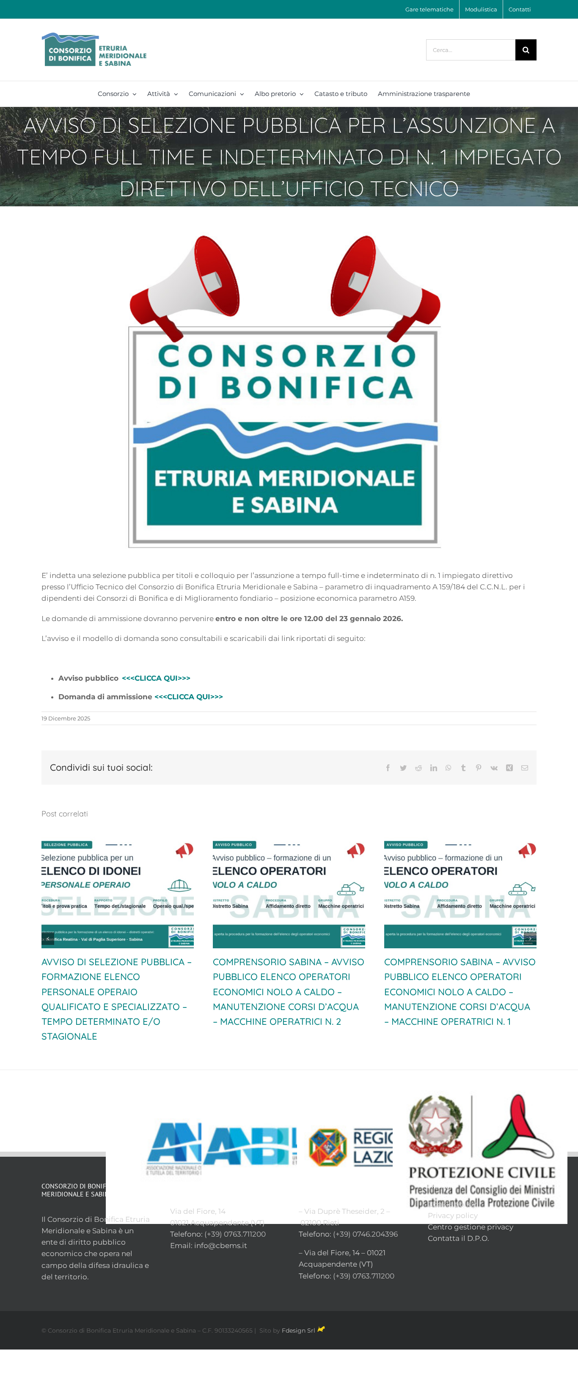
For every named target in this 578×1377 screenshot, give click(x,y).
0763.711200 (245, 1219)
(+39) (214, 1219)
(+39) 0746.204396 (365, 1219)
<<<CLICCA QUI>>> (156, 678)
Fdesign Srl (298, 1316)
